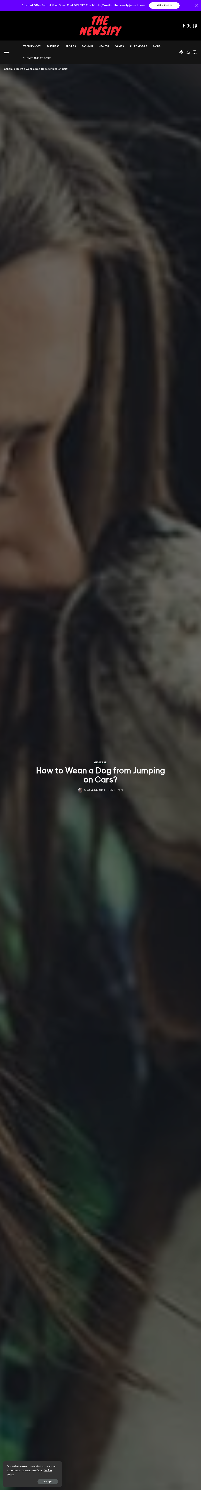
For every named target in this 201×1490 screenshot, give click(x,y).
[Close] (197, 5)
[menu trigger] (8, 52)
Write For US (164, 5)
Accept (47, 1481)
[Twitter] (189, 26)
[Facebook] (184, 26)
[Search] (194, 52)
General (100, 762)
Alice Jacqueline (94, 790)
